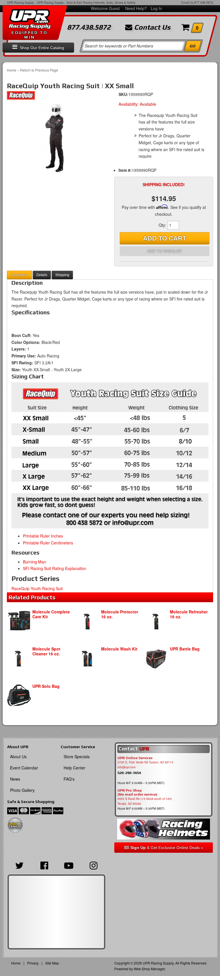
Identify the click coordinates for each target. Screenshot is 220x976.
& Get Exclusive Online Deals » (166, 847)
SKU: (123, 94)
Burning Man (34, 562)
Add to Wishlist (164, 251)
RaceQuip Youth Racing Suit (37, 588)
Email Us (187, 2)
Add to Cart (164, 238)
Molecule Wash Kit (119, 649)
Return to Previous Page (39, 70)
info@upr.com (126, 767)
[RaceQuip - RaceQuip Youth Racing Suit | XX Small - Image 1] (56, 138)
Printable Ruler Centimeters (48, 543)
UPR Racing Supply (20, 2)
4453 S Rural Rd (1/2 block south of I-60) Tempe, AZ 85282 (144, 801)
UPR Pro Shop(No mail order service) (137, 792)
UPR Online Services (134, 758)
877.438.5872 (203, 2)
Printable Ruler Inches (43, 536)
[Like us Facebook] (44, 865)
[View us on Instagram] (93, 865)
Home (11, 70)
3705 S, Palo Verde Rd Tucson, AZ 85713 (145, 762)
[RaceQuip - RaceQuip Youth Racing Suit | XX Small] (21, 97)
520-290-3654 (129, 773)
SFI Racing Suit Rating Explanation (54, 568)
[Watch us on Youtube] (68, 865)
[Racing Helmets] (163, 829)
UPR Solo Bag (46, 686)
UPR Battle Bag (185, 649)
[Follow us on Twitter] (19, 865)
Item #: (125, 170)
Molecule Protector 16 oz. (119, 614)
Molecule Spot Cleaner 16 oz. (46, 651)
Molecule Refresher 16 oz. (189, 614)
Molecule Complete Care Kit (51, 614)
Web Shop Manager (149, 968)
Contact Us (151, 27)
